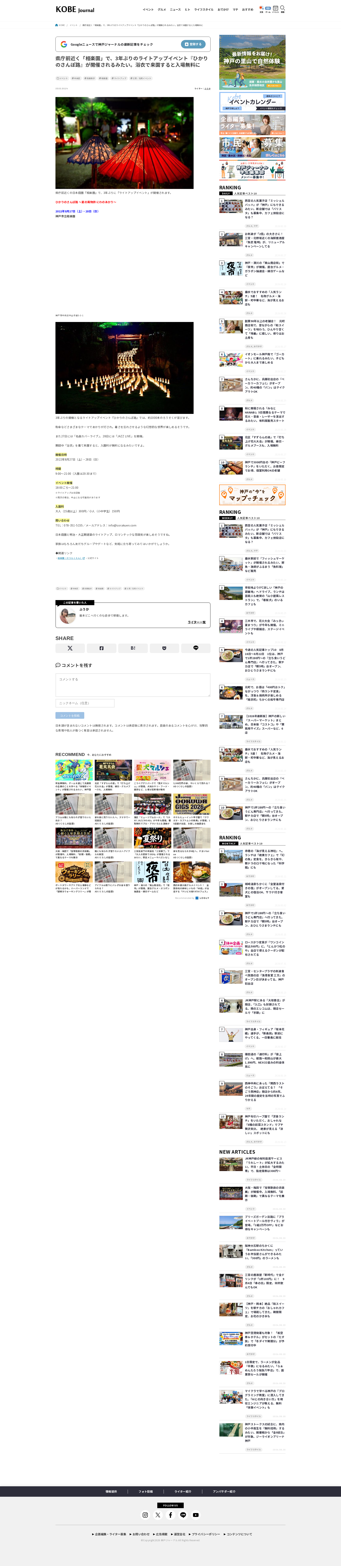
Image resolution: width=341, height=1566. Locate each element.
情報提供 (111, 1491)
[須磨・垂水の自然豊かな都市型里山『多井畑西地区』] (252, 90)
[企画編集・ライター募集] (252, 135)
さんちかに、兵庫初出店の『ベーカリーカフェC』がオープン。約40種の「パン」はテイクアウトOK (265, 385)
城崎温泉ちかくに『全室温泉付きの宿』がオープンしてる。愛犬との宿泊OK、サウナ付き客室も (264, 890)
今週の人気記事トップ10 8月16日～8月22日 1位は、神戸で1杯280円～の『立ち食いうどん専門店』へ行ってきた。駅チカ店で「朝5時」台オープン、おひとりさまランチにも (265, 660)
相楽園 (104, 78)
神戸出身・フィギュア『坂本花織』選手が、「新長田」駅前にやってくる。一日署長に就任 (264, 1033)
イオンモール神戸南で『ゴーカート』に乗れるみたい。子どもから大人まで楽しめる (264, 358)
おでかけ (223, 9)
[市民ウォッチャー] (252, 158)
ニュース (175, 9)
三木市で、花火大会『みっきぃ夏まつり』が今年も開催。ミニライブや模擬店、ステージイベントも (264, 627)
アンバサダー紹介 (224, 1491)
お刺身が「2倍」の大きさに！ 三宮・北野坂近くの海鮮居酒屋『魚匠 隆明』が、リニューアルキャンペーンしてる (265, 240)
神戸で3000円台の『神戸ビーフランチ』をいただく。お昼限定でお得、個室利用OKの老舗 (265, 466)
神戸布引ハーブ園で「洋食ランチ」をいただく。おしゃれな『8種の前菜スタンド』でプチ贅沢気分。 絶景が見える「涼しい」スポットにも (264, 1124)
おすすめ (247, 9)
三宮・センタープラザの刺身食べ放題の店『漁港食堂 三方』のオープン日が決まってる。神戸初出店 (265, 977)
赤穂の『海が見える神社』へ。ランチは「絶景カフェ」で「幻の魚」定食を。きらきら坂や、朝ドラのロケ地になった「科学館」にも (264, 859)
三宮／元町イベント (142, 78)
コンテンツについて (239, 1534)
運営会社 (179, 1534)
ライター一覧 (197, 622)
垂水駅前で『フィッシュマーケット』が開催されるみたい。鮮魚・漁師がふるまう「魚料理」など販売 (264, 564)
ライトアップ (120, 78)
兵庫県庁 (91, 78)
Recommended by (185, 897)
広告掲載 (161, 1534)
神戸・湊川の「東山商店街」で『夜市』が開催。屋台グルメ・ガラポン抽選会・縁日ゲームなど (264, 269)
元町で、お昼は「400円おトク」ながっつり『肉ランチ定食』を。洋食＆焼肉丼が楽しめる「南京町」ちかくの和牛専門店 (265, 693)
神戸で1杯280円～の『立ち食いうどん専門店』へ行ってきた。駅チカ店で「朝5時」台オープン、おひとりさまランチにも (265, 813)
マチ (235, 9)
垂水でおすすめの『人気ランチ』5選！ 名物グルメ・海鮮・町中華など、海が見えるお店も (264, 298)
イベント (148, 9)
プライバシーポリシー (206, 1534)
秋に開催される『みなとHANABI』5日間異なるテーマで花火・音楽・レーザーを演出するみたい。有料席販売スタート (265, 414)
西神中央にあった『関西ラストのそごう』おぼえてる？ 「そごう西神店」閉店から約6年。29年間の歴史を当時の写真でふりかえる (265, 1091)
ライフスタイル (204, 9)
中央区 (77, 78)
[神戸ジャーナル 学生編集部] (252, 180)
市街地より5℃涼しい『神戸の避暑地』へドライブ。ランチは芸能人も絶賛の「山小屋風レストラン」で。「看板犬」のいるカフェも (264, 596)
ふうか (207, 88)
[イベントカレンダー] (252, 113)
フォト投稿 (146, 1491)
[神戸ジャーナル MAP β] (252, 505)
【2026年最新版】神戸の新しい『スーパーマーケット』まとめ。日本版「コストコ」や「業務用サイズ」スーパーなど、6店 (265, 724)
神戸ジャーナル (169, 1540)
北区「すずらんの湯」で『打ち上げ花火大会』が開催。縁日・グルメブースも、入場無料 (264, 441)
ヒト (187, 9)
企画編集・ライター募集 (110, 1534)
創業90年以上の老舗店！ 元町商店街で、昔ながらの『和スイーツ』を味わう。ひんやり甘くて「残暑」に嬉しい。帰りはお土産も (265, 329)
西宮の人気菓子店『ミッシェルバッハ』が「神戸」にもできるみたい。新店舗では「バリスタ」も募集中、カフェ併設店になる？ (264, 209)
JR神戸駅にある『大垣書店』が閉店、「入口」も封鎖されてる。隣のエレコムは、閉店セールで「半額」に (265, 1006)
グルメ (162, 9)
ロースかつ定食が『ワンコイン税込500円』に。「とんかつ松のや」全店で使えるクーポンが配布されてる (265, 948)
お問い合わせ (141, 1534)
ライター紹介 (182, 1491)
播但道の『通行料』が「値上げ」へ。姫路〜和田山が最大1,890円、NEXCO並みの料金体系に (264, 1060)
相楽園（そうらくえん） (70, 558)
